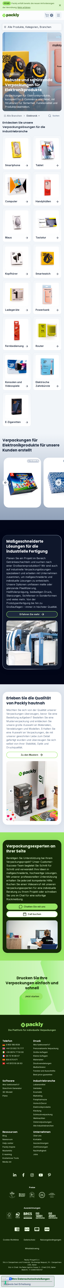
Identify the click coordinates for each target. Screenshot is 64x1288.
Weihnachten (39, 1118)
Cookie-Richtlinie (11, 1240)
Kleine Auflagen (40, 1056)
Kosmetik (37, 1092)
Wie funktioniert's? (41, 1044)
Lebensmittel (39, 1084)
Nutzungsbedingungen (50, 1240)
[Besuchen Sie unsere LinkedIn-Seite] (14, 1175)
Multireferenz (39, 1067)
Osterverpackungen (42, 1122)
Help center (7, 1143)
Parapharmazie (40, 1099)
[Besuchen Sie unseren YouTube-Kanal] (40, 1175)
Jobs (35, 1154)
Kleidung (37, 1111)
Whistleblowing (32, 1248)
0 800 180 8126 (13, 1044)
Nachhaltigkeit (39, 1150)
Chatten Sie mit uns (34, 906)
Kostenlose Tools (10, 1158)
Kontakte (37, 1139)
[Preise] (32, 1195)
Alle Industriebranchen (43, 1126)
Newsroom (7, 1139)
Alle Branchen (14, 115)
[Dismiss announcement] (60, 5)
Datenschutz (29, 1240)
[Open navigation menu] (58, 15)
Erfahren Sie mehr (30, 614)
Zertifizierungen (40, 1147)
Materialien (38, 1059)
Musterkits (7, 1150)
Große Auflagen (40, 1052)
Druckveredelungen (42, 1063)
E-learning (7, 1154)
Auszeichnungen (40, 1143)
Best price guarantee (42, 1074)
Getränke (37, 1088)
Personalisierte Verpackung (45, 1048)
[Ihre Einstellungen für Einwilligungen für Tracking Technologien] (5, 1283)
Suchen (56, 116)
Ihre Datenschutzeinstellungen (31, 1278)
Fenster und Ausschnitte (44, 1071)
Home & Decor (40, 1103)
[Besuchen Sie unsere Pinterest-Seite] (49, 1175)
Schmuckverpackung (43, 1114)
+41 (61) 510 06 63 (14, 1063)
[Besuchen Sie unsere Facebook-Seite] (23, 1175)
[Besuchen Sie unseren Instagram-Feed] (32, 1175)
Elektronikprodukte (42, 1107)
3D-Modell (7, 1092)
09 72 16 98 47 (13, 1056)
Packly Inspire (8, 1147)
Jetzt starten (32, 996)
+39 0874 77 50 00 (15, 1052)
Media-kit (6, 1162)
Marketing (37, 1096)
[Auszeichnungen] (32, 1215)
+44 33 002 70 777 (15, 1048)
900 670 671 (12, 1059)
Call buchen (34, 914)
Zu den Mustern (29, 754)
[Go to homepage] (10, 15)
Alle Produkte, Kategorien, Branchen (29, 27)
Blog (4, 1135)
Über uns (37, 1135)
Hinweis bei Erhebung (17, 1284)
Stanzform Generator (12, 1088)
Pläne (5, 1096)
